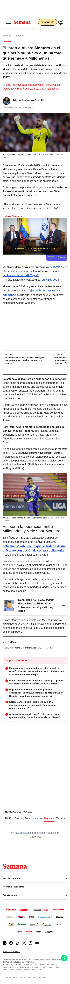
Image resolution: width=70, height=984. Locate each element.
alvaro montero (12, 647)
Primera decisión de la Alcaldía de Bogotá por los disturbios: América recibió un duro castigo (25, 360)
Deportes (19, 35)
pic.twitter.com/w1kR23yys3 (21, 275)
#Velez (57, 267)
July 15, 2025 (50, 279)
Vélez (50, 647)
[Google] (5, 943)
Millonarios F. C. (33, 647)
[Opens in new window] (11, 943)
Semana (7, 35)
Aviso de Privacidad (15, 951)
